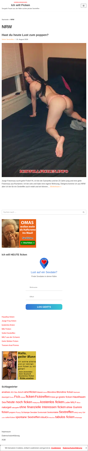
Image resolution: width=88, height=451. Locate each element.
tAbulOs (44, 417)
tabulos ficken (64, 417)
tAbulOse (52, 417)
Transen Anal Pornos (10, 345)
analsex (6, 392)
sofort (3, 417)
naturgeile (15, 407)
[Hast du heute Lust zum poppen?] (44, 110)
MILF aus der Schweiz (11, 337)
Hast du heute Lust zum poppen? (25, 35)
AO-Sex (14, 392)
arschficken (30, 392)
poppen (12, 412)
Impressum (6, 432)
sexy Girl (81, 412)
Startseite (5, 19)
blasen (40, 392)
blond (45, 392)
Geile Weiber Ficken (10, 341)
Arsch (21, 392)
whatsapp (78, 417)
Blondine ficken (64, 392)
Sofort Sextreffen (8, 39)
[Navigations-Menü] (83, 6)
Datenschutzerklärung (11, 436)
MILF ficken (6, 329)
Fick (17, 396)
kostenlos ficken (8, 325)
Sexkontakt (42, 412)
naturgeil (6, 407)
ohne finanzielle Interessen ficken (42, 407)
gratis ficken (65, 397)
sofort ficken (10, 417)
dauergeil (5, 397)
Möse (78, 402)
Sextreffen (66, 412)
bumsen (77, 392)
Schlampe (25, 412)
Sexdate (33, 412)
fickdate (23, 397)
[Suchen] (83, 212)
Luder (67, 402)
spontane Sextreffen (28, 417)
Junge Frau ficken (9, 321)
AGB (4, 440)
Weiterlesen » (55, 187)
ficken (30, 396)
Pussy (18, 412)
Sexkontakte (52, 412)
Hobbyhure (36, 402)
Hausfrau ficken (8, 317)
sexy (76, 412)
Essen (12, 397)
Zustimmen (56, 448)
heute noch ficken (19, 402)
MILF (73, 402)
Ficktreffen (42, 396)
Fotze (52, 397)
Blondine (51, 392)
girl (57, 397)
